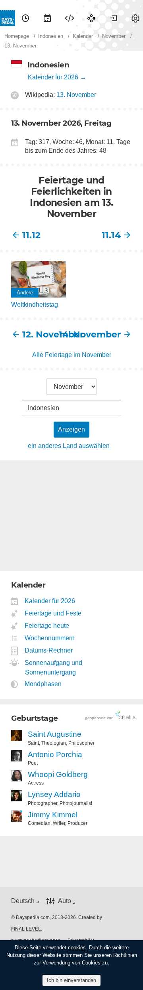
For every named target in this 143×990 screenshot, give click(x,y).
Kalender (47, 18)
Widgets (69, 18)
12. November (47, 334)
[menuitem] (25, 18)
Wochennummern (50, 638)
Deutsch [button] (23, 900)
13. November (76, 94)
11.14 (111, 235)
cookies (77, 948)
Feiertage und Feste (53, 613)
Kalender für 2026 (53, 77)
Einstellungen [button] (135, 18)
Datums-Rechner (49, 650)
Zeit (25, 18)
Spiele (91, 18)
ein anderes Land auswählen (69, 445)
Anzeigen (71, 429)
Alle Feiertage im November (71, 354)
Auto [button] (64, 900)
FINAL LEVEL (26, 929)
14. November (96, 334)
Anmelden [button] (113, 18)
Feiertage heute (47, 625)
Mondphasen (43, 683)
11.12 (31, 235)
